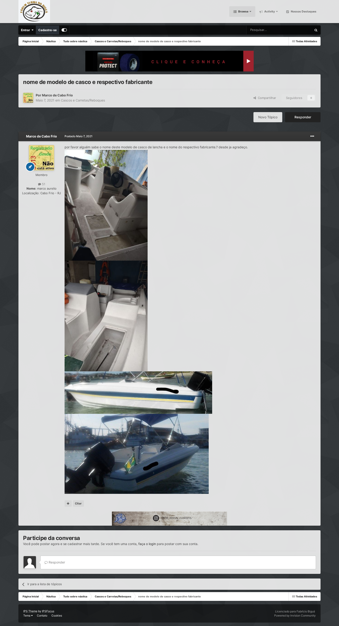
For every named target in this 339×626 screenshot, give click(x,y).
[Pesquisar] (316, 30)
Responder (302, 117)
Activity (269, 11)
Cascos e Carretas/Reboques (83, 100)
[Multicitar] (68, 503)
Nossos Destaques (303, 11)
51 (43, 184)
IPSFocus (48, 611)
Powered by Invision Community (295, 615)
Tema (27, 615)
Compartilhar (266, 98)
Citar (78, 503)
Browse (243, 11)
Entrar (26, 30)
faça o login (147, 544)
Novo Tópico (267, 117)
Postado (78, 136)
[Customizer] (64, 30)
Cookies (56, 615)
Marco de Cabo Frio (57, 95)
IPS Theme (30, 611)
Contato (42, 615)
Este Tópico (297, 30)
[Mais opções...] (312, 136)
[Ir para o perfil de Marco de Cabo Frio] (28, 98)
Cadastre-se (47, 30)
